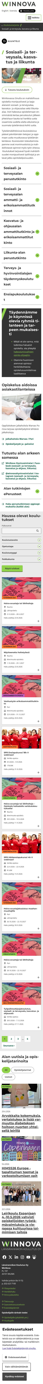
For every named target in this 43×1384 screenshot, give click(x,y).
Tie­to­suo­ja (9, 1301)
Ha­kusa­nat (6, 525)
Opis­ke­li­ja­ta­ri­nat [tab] (22, 1070)
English (5, 10)
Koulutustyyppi (9, 552)
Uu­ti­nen (6, 1086)
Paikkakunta (8, 559)
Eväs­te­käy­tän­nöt (11, 1308)
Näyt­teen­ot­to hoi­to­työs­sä (17, 652)
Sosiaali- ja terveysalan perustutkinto (15, 173)
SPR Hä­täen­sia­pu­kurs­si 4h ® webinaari (18, 858)
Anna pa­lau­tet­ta (11, 1294)
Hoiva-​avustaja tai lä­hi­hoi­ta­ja (18, 603)
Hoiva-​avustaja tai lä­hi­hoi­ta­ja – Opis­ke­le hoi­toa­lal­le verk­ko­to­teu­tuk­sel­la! (21, 806)
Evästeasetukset (17, 1357)
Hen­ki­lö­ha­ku (9, 1291)
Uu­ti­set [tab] (8, 1076)
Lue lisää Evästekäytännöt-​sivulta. (19, 1348)
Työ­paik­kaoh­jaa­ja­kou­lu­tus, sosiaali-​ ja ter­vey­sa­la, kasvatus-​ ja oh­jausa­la (21, 1011)
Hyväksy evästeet (14, 1376)
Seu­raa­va (8, 1045)
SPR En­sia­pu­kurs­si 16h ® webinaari (16, 753)
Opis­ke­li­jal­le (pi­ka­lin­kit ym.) (16, 1317)
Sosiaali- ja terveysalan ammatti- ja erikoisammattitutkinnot (19, 200)
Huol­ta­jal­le (9, 1320)
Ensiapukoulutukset (19, 297)
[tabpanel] (21, 1159)
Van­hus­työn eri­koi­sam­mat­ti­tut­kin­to (21, 702)
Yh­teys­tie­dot (10, 1288)
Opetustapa (7, 546)
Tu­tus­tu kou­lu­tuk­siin (18, 89)
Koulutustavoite (10, 540)
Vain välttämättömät (16, 1366)
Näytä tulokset (12, 568)
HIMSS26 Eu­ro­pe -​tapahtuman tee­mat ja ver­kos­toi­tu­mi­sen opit (20, 1172)
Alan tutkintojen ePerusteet (17, 491)
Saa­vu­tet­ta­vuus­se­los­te (14, 1304)
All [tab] (6, 1070)
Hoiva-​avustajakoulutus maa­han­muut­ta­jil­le (20, 909)
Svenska (13, 10)
